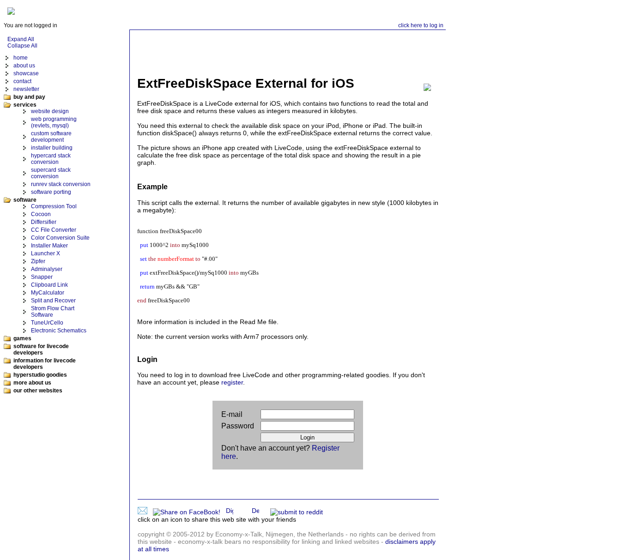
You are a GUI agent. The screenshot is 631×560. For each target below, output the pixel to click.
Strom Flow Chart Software (52, 311)
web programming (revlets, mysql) (54, 122)
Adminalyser (46, 269)
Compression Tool (54, 206)
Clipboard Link (49, 285)
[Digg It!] (231, 512)
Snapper (42, 277)
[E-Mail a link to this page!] (144, 512)
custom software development (51, 136)
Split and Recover (53, 300)
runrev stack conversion (61, 184)
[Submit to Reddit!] (298, 512)
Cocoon (41, 214)
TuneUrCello (47, 322)
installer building (52, 148)
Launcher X (45, 253)
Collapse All (22, 45)
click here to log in (420, 25)
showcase (26, 73)
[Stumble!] (266, 512)
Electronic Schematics (58, 330)
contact (22, 81)
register (232, 382)
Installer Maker (49, 245)
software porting (51, 192)
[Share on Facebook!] (188, 512)
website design (50, 111)
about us (24, 65)
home (20, 57)
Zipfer (38, 261)
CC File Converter (53, 230)
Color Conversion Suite (60, 238)
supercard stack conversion (51, 173)
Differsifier (43, 222)
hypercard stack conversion (51, 158)
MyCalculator (47, 292)
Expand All (20, 39)
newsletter (26, 89)
